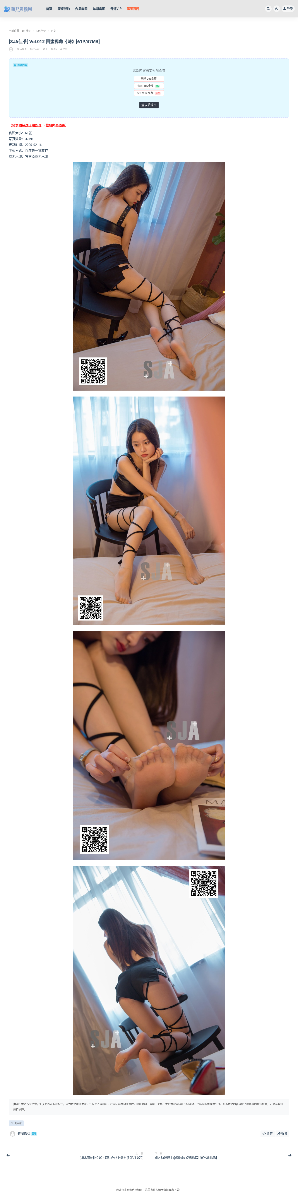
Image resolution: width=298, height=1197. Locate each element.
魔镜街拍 (64, 8)
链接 (284, 1133)
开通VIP (116, 8)
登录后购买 (149, 105)
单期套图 (99, 8)
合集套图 (81, 8)
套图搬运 (26, 1134)
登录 (290, 8)
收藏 (269, 1133)
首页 (49, 8)
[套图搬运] (11, 49)
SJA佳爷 (41, 30)
